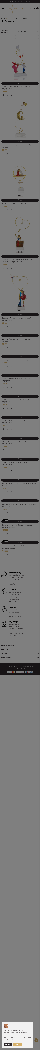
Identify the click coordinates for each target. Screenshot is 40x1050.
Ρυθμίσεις (18, 1044)
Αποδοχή (7, 1044)
